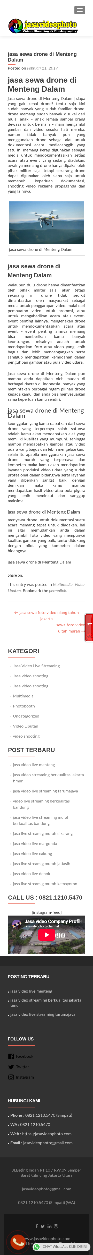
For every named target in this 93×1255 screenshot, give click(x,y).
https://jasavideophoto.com (47, 1134)
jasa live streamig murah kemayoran (45, 884)
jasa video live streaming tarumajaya (45, 791)
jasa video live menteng (34, 765)
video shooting (26, 736)
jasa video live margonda (35, 844)
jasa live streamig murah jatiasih (41, 864)
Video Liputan (25, 726)
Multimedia (63, 585)
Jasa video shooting (30, 676)
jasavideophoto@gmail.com (48, 1143)
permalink (57, 591)
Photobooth (24, 706)
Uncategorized (26, 716)
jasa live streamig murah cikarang (43, 834)
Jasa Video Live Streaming (36, 666)
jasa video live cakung (32, 854)
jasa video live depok (31, 874)
